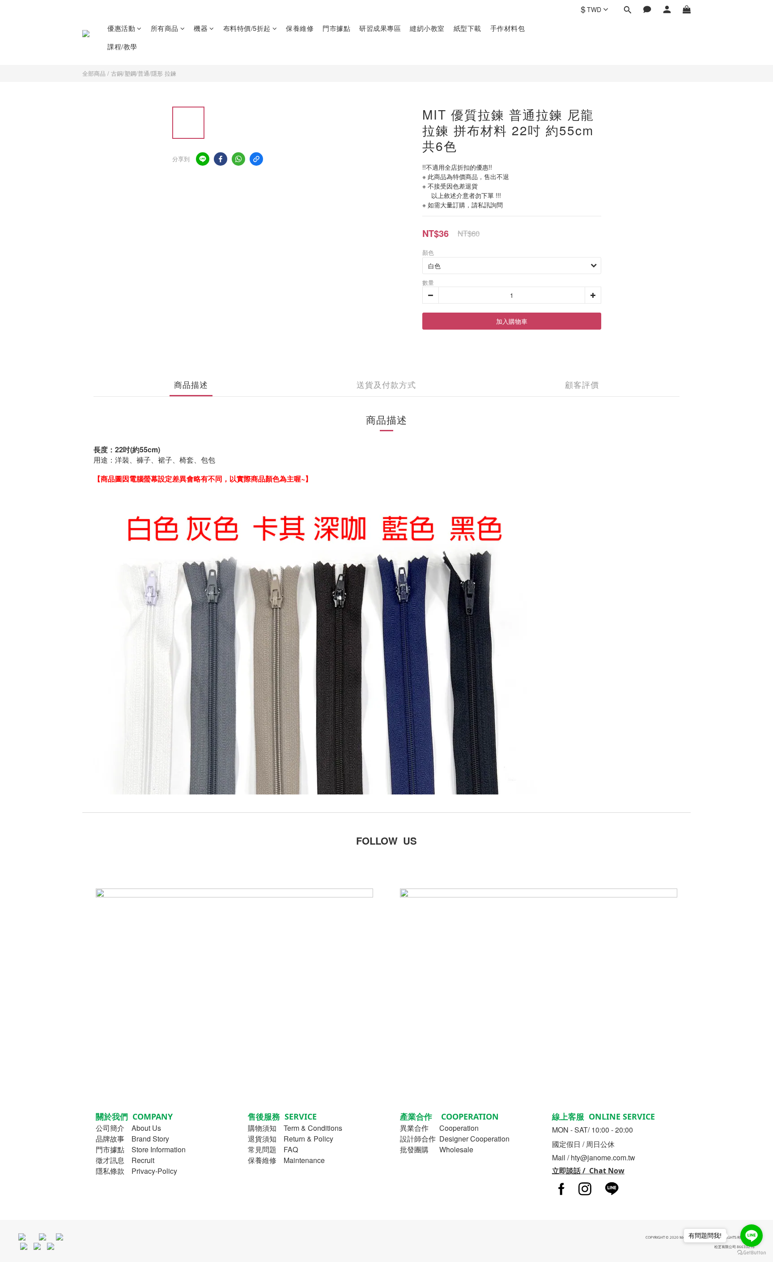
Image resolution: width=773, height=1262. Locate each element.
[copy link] (256, 159)
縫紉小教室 (427, 28)
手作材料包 (507, 28)
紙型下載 (467, 28)
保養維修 (300, 28)
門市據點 (336, 28)
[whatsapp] (238, 159)
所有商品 (164, 28)
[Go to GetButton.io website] (751, 1253)
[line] (202, 159)
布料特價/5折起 (247, 28)
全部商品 (94, 73)
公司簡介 (110, 1128)
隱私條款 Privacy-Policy (136, 1171)
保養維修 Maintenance (286, 1160)
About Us (146, 1128)
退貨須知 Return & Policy (290, 1138)
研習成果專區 (380, 28)
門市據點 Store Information (141, 1149)
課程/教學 (122, 46)
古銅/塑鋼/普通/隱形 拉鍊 (143, 73)
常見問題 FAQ (273, 1149)
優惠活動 (121, 28)
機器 (201, 28)
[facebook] (220, 159)
